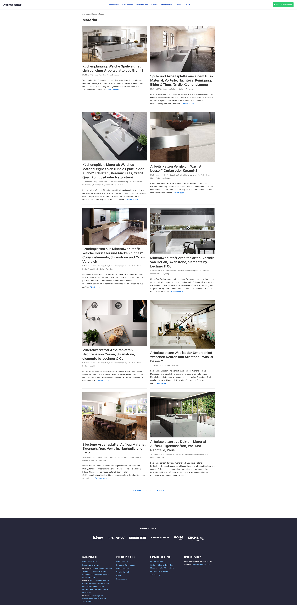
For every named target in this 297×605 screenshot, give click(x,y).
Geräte (178, 5)
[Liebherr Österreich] (138, 540)
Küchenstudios (113, 5)
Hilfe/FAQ (119, 575)
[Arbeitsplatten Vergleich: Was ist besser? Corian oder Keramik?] (182, 161)
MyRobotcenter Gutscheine (92, 589)
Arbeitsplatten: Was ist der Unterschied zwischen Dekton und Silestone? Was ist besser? (181, 357)
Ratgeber (102, 75)
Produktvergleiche (96, 596)
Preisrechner (127, 5)
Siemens (91, 577)
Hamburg (100, 568)
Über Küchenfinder (123, 572)
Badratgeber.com (122, 579)
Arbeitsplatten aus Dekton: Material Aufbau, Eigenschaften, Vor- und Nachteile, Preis (178, 446)
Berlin (94, 568)
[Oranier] (160, 540)
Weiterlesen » (113, 89)
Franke (85, 577)
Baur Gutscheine (97, 586)
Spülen (187, 5)
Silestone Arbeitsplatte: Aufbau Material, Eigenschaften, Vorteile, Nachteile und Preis (114, 448)
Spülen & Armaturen (114, 75)
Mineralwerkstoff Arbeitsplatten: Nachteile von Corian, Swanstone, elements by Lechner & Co (108, 354)
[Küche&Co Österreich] (196, 540)
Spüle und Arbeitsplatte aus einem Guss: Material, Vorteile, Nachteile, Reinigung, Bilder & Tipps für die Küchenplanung (182, 80)
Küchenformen (142, 5)
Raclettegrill (101, 599)
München (108, 568)
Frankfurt (94, 574)
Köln (100, 574)
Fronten (154, 5)
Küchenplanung (122, 561)
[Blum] (97, 540)
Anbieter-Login (155, 575)
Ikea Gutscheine (96, 581)
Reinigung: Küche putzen (125, 565)
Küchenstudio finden (89, 561)
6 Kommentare (102, 457)
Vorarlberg (86, 571)
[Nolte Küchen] (179, 540)
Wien (104, 571)
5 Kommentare (102, 182)
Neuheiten (166, 89)
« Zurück (137, 491)
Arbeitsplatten (166, 5)
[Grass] (116, 540)
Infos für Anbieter (156, 561)
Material (94, 14)
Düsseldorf (86, 574)
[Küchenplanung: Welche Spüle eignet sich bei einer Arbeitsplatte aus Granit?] (114, 61)
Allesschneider (87, 601)
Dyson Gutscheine (98, 583)
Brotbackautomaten (89, 599)
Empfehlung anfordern (90, 565)
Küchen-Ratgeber (122, 568)
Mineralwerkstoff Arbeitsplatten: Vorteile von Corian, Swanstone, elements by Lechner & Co (182, 262)
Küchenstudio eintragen (159, 571)
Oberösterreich (96, 571)
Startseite (86, 14)
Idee (96, 75)
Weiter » (160, 491)
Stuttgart (105, 574)
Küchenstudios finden (283, 5)
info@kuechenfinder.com (201, 564)
